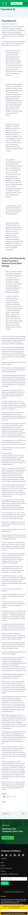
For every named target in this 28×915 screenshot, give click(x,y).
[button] (26, 3)
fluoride (17, 275)
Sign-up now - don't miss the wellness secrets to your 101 (14, 906)
